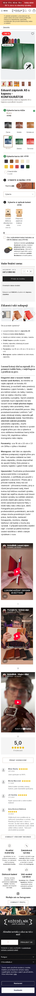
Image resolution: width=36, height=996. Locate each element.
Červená (30, 148)
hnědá (11, 161)
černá (6, 161)
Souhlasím (18, 990)
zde (15, 974)
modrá (22, 166)
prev (2, 314)
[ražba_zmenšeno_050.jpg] (29, 84)
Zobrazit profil (18, 902)
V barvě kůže (12, 172)
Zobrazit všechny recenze (18, 837)
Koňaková (30, 132)
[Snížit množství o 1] (24, 271)
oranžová (11, 166)
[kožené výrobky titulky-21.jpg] (3, 84)
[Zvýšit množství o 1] (30, 271)
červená (17, 166)
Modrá (8, 148)
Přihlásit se (26, 942)
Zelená (19, 148)
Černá (8, 132)
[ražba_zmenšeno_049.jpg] (23, 84)
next (33, 314)
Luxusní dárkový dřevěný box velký (8, 223)
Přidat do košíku (18, 279)
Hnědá (19, 132)
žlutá (6, 166)
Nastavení (18, 983)
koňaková (17, 161)
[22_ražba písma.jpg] (16, 84)
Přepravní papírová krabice (19, 222)
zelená (28, 166)
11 (18, 668)
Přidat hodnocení (18, 760)
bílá (28, 161)
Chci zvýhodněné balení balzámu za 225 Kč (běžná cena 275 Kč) (20, 239)
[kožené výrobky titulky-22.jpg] (10, 84)
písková (22, 161)
